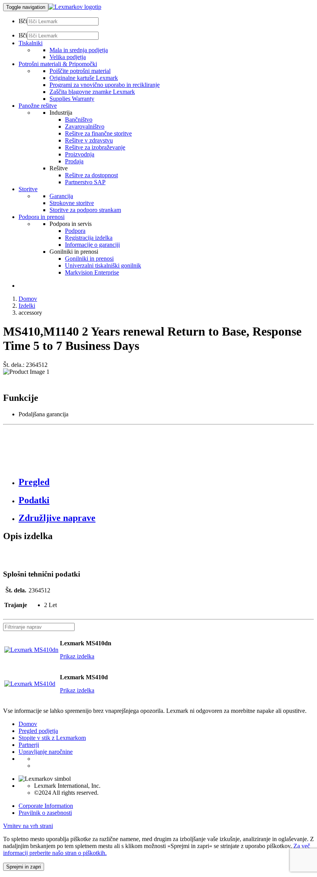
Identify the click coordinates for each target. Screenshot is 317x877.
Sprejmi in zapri (23, 867)
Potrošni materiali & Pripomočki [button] (58, 64)
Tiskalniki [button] (31, 43)
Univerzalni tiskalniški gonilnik (103, 265)
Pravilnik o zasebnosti (45, 812)
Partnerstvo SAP (85, 182)
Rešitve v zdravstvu (89, 140)
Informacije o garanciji (92, 244)
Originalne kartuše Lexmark (83, 78)
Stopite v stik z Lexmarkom (52, 738)
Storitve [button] (28, 189)
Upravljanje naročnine (46, 751)
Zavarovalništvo (84, 126)
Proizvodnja (79, 154)
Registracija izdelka (88, 237)
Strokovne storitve (71, 203)
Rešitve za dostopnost (91, 175)
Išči (23, 21)
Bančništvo (78, 119)
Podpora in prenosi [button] (42, 217)
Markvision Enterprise (92, 272)
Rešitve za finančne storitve (98, 133)
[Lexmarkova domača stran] (74, 6)
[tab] (166, 482)
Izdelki (27, 305)
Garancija (61, 196)
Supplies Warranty (71, 98)
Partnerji (29, 744)
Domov (28, 298)
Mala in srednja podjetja (78, 50)
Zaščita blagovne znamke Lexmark (92, 91)
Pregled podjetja (38, 731)
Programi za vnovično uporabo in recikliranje (104, 84)
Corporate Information (46, 805)
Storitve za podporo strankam (85, 210)
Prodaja (74, 161)
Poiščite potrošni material (80, 71)
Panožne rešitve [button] (38, 105)
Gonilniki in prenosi (89, 258)
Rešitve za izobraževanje (95, 147)
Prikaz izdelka (77, 656)
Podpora (75, 230)
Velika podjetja (67, 57)
